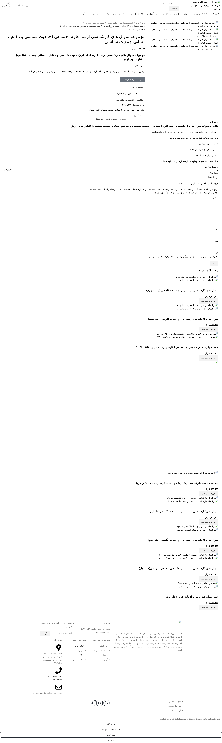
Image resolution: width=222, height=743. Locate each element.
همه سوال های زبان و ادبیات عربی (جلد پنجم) (191, 596)
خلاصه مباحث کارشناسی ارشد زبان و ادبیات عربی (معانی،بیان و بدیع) (177, 483)
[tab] (123, 119)
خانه (143, 23)
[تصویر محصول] (197, 280)
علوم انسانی (111, 23)
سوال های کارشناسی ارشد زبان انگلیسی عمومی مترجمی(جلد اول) (178, 568)
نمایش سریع (208, 285)
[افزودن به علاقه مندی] (201, 285)
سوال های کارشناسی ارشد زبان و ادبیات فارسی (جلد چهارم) (182, 290)
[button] (132, 79)
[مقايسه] (215, 285)
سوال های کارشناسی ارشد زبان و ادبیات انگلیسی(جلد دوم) (183, 539)
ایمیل (215, 241)
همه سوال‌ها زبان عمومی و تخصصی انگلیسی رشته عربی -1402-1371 (177, 347)
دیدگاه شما (213, 198)
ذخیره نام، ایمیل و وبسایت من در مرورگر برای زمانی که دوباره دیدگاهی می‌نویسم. (183, 256)
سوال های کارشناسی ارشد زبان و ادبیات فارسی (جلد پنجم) (183, 318)
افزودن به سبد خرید (124, 94)
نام (216, 229)
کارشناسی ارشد (126, 23)
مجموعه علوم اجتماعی (94, 23)
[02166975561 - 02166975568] (58, 670)
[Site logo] (203, 5)
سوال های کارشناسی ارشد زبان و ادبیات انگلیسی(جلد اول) (183, 511)
